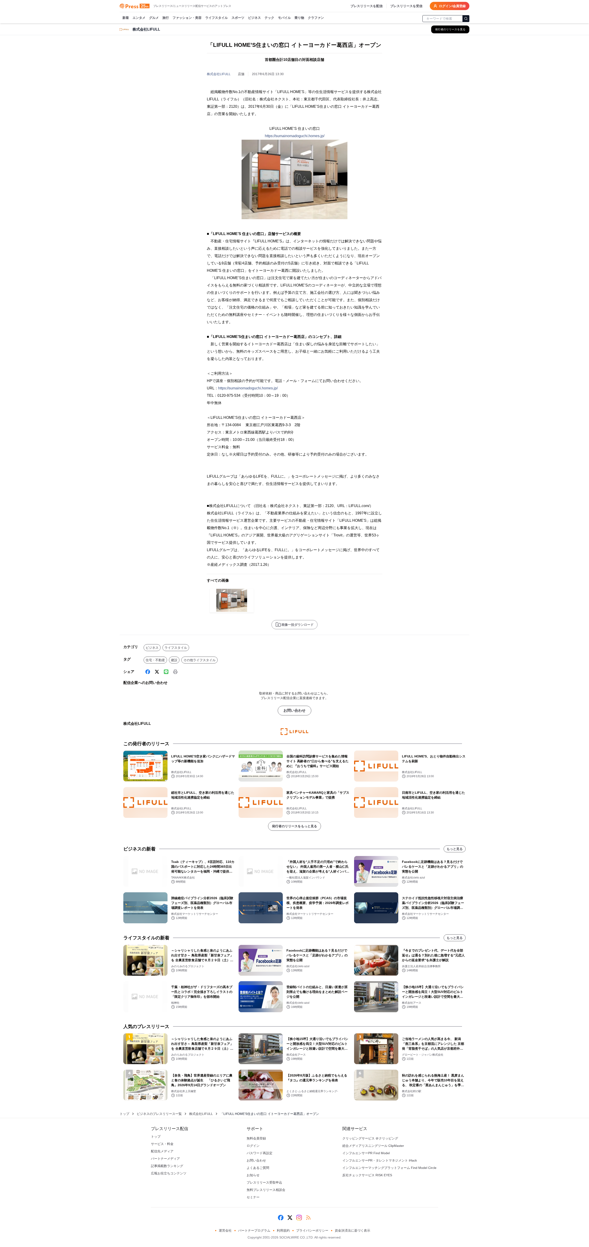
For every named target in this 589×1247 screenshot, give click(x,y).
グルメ (154, 18)
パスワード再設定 (259, 1153)
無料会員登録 (256, 1138)
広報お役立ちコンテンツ (168, 1173)
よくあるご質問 (258, 1168)
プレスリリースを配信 (366, 6)
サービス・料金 (162, 1144)
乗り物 (299, 18)
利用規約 (283, 1230)
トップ (124, 1114)
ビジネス (254, 18)
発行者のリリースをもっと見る (294, 826)
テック (269, 18)
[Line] (166, 671)
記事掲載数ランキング (167, 1166)
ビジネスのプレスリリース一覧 (159, 1114)
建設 (174, 660)
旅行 (165, 18)
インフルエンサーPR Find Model (366, 1153)
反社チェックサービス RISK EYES (367, 1175)
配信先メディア (162, 1151)
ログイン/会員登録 (452, 6)
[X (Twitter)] (157, 671)
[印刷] (175, 671)
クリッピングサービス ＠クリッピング (370, 1138)
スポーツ (237, 18)
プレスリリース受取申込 (264, 1182)
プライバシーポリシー (312, 1230)
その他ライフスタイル (199, 660)
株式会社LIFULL (219, 74)
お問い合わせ (294, 710)
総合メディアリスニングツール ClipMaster (373, 1146)
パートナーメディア (165, 1158)
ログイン (253, 1146)
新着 (125, 18)
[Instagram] (299, 1217)
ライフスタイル (216, 18)
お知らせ (253, 1175)
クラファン (316, 18)
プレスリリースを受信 (406, 6)
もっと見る (455, 849)
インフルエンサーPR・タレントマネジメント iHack (379, 1160)
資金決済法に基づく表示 (352, 1230)
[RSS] (308, 1217)
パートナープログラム (254, 1230)
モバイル (284, 18)
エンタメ (139, 18)
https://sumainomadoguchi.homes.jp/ (294, 136)
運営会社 (225, 1230)
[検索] (465, 18)
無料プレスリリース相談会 (266, 1190)
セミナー (253, 1197)
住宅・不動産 (155, 660)
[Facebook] (147, 671)
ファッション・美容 (187, 18)
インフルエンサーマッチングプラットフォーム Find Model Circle (389, 1168)
